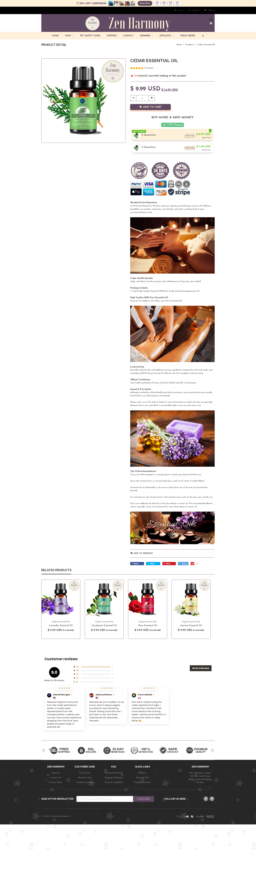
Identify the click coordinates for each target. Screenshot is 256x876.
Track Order (84, 773)
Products (189, 45)
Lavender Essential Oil (61, 626)
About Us (55, 773)
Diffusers (142, 773)
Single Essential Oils (61, 622)
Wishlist (211, 10)
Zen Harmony (63, 816)
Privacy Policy (55, 782)
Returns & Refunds (113, 773)
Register (195, 10)
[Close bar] (254, 2)
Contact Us (56, 778)
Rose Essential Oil (147, 626)
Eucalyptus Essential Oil (104, 626)
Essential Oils (142, 778)
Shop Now (145, 3)
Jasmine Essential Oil (191, 626)
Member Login (85, 778)
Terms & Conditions (114, 782)
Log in (181, 10)
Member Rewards (84, 782)
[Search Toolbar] (202, 36)
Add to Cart (152, 107)
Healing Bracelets (142, 782)
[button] (141, 69)
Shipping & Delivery (114, 778)
